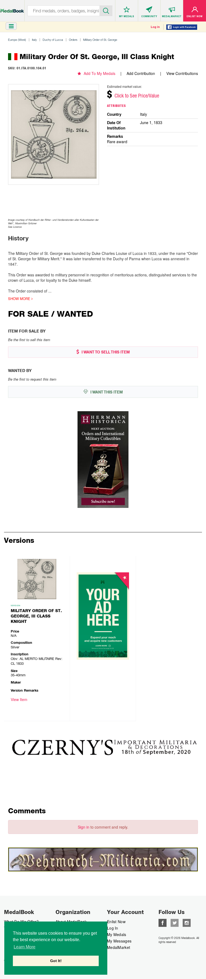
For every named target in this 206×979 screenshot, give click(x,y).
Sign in (83, 827)
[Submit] (106, 10)
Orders (73, 39)
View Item (19, 699)
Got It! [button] (56, 961)
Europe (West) (17, 39)
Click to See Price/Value (137, 96)
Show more (19, 298)
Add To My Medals (99, 73)
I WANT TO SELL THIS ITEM (105, 352)
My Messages (119, 941)
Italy (34, 39)
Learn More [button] (24, 947)
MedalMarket (118, 947)
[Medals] (12, 8)
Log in (155, 27)
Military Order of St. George (100, 39)
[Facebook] (163, 922)
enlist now (116, 921)
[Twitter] (175, 922)
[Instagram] (187, 922)
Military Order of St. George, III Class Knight (36, 616)
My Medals (116, 934)
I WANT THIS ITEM (106, 392)
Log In (112, 928)
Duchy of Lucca (53, 39)
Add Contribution (141, 73)
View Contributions (182, 73)
